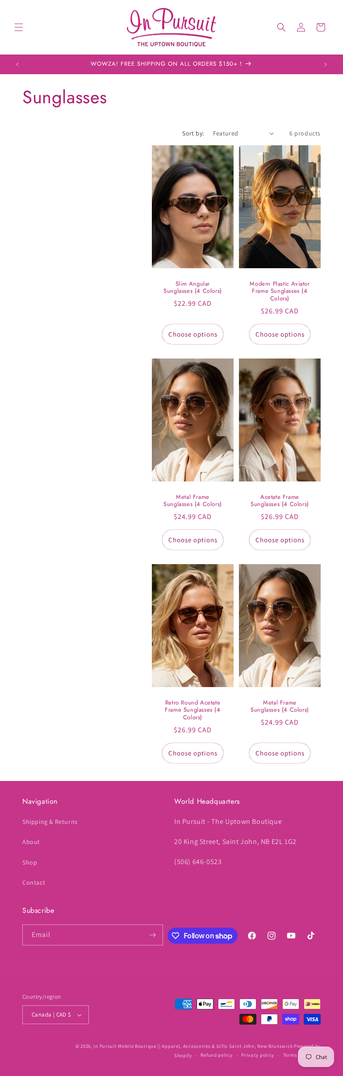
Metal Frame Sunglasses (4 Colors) (192, 500)
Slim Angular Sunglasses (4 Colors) (192, 287)
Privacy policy (257, 1055)
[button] (19, 27)
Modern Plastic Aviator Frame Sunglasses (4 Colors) (280, 291)
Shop (29, 862)
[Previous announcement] (17, 64)
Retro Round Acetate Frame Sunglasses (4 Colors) (192, 710)
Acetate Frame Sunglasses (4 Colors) (280, 500)
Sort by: (193, 133)
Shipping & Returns (50, 822)
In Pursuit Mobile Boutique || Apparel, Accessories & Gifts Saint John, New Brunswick (193, 1046)
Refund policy (216, 1055)
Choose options (193, 333)
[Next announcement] (325, 64)
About (31, 842)
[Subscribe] (153, 934)
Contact (33, 882)
